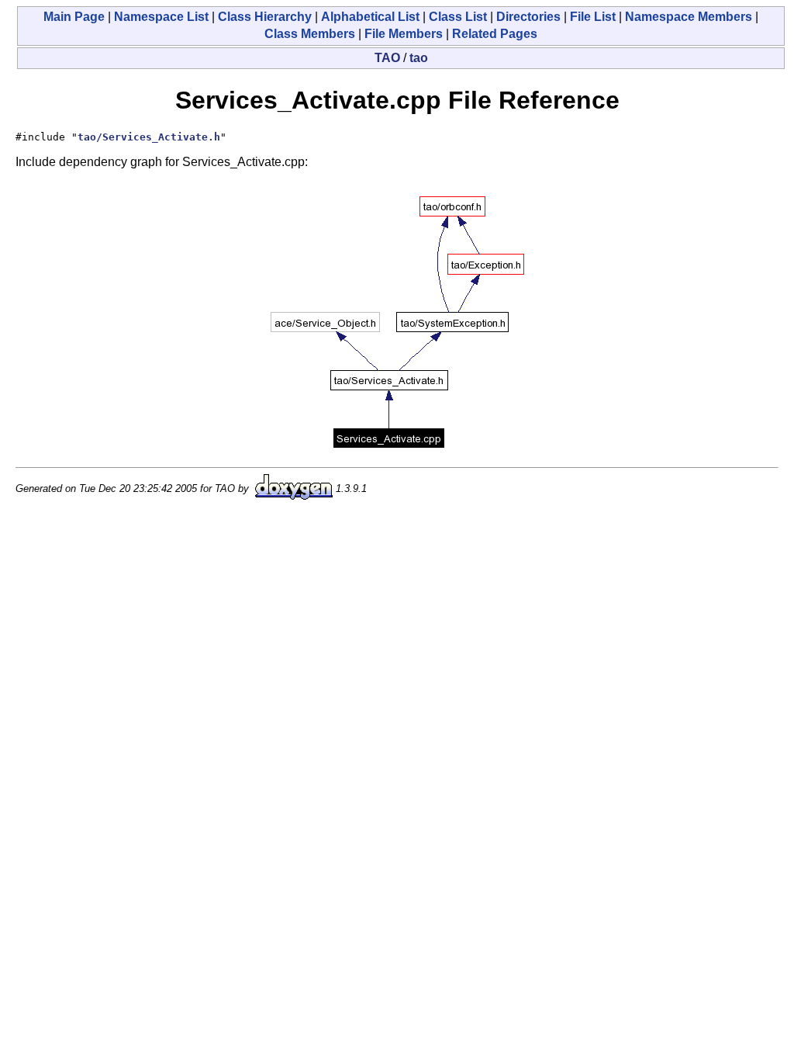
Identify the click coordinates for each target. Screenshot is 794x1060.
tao (418, 57)
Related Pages (494, 33)
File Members (403, 33)
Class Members (309, 33)
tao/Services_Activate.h (149, 137)
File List (593, 16)
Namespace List (161, 16)
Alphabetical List (370, 16)
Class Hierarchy (265, 16)
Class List (458, 16)
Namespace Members (688, 16)
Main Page (74, 16)
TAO (387, 57)
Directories (528, 16)
